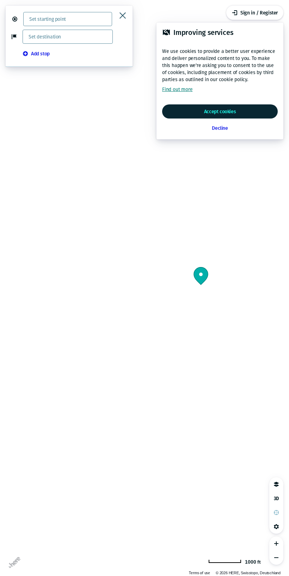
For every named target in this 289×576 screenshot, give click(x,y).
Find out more (177, 89)
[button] (17, 19)
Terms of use (199, 573)
